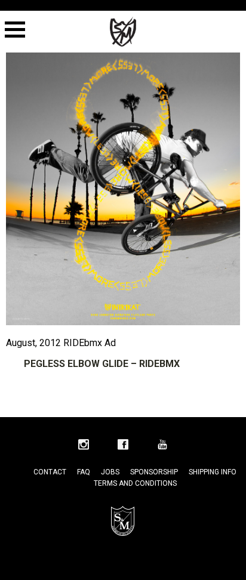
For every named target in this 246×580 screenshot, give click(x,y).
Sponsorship (154, 472)
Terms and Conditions (135, 483)
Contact (49, 472)
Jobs (110, 472)
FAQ (83, 472)
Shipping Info (212, 472)
